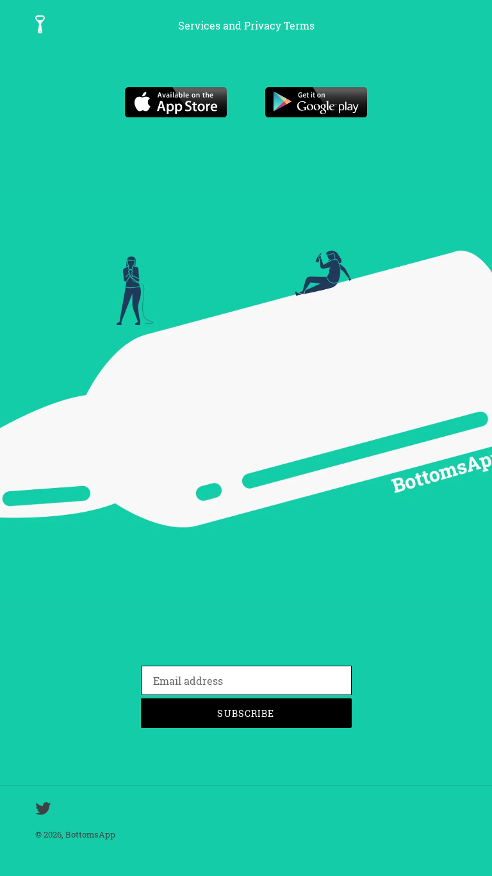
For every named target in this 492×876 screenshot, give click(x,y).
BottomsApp (90, 834)
